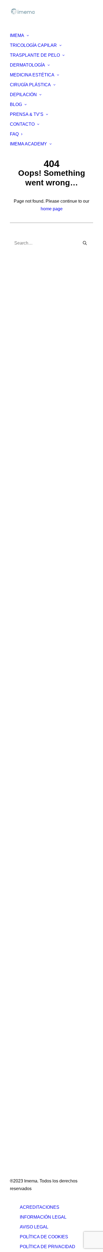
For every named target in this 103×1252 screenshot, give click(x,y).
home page (52, 208)
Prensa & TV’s (26, 114)
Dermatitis (22, 675)
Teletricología (25, 544)
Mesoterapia (24, 790)
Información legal (43, 1217)
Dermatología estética (33, 751)
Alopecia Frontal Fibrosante (39, 583)
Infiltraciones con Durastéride (40, 552)
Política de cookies (44, 1236)
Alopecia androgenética (35, 521)
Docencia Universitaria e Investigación (49, 445)
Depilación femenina (32, 928)
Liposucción (24, 874)
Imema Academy (28, 144)
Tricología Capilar (33, 45)
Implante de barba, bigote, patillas (45, 613)
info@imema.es (25, 379)
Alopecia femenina (30, 529)
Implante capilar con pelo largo (42, 621)
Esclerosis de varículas (34, 828)
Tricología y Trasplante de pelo (42, 1027)
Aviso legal (34, 1227)
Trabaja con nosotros (32, 997)
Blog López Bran (28, 958)
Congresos (23, 460)
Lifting (18, 889)
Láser (17, 797)
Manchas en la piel (30, 690)
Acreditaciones (39, 1207)
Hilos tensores (26, 820)
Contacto (22, 124)
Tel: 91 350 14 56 (26, 371)
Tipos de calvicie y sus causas (41, 498)
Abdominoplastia (28, 882)
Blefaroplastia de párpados (38, 851)
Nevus (18, 721)
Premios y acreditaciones (37, 452)
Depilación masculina (33, 920)
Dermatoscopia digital (33, 728)
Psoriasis (21, 698)
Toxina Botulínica (29, 774)
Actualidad (22, 974)
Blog (16, 104)
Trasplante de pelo (35, 55)
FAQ (14, 134)
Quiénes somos (27, 429)
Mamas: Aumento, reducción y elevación (51, 859)
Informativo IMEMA (30, 981)
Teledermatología (29, 759)
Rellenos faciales (29, 782)
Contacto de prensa (31, 1004)
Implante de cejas (29, 606)
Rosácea (21, 705)
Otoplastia (22, 866)
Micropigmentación (30, 575)
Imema (17, 35)
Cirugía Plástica (30, 84)
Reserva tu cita (21, 322)
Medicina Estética (32, 75)
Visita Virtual (24, 483)
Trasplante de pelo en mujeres (41, 636)
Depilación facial (28, 905)
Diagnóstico (24, 506)
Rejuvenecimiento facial (35, 813)
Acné (17, 667)
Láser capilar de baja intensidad (43, 567)
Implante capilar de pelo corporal (44, 629)
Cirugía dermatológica (33, 736)
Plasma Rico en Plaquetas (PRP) (44, 560)
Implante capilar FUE (33, 598)
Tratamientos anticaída (34, 537)
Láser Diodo (24, 935)
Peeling (19, 805)
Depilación (23, 94)
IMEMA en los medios (33, 475)
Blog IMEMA (24, 951)
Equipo (19, 437)
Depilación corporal (31, 912)
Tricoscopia (23, 514)
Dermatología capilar (32, 744)
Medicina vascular (30, 836)
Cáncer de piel (26, 713)
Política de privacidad (47, 1246)
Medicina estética (29, 1035)
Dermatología (27, 65)
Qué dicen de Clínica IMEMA (40, 468)
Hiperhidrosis (25, 682)
